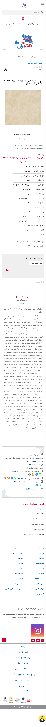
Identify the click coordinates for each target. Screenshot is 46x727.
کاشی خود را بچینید (38, 594)
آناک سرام (23, 161)
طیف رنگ (40, 216)
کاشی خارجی (23, 652)
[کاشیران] (23, 5)
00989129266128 (14, 482)
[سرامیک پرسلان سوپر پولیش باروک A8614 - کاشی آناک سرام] (23, 107)
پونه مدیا (17, 707)
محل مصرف (40, 189)
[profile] (23, 18)
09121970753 (31, 461)
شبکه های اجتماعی (23, 669)
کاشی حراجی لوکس (23, 680)
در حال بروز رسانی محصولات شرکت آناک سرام (28, 57)
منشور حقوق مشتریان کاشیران (14, 589)
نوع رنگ (41, 211)
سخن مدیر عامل (39, 573)
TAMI (42, 230)
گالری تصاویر (40, 584)
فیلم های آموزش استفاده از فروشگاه (33, 534)
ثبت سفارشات (19, 584)
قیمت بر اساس (37, 63)
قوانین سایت (40, 553)
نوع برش (41, 198)
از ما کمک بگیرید (39, 529)
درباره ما (20, 568)
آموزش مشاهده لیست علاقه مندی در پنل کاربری (28, 148)
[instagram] (37, 630)
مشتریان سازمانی (39, 578)
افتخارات (20, 578)
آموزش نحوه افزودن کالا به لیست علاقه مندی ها (28, 145)
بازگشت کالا (40, 514)
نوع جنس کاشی (38, 175)
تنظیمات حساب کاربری (37, 524)
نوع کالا (41, 193)
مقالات (21, 563)
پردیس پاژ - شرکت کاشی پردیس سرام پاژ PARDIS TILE (23, 157)
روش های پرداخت (23, 657)
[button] (4, 51)
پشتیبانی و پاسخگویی (37, 519)
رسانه (23, 646)
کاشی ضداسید (40, 563)
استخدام (20, 558)
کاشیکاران (41, 558)
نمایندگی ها (23, 663)
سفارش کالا (41, 509)
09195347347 (23, 478)
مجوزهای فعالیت (18, 573)
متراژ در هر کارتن (38, 207)
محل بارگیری (39, 221)
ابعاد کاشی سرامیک (37, 166)
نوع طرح (41, 184)
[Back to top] (4, 640)
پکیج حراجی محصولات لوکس (23, 674)
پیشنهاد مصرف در (37, 225)
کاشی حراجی (23, 691)
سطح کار (41, 202)
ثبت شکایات (40, 548)
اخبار (42, 568)
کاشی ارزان (23, 685)
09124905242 (17, 471)
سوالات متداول (18, 548)
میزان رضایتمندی (18, 553)
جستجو (42, 12)
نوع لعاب (41, 180)
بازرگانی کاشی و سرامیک (36, 589)
